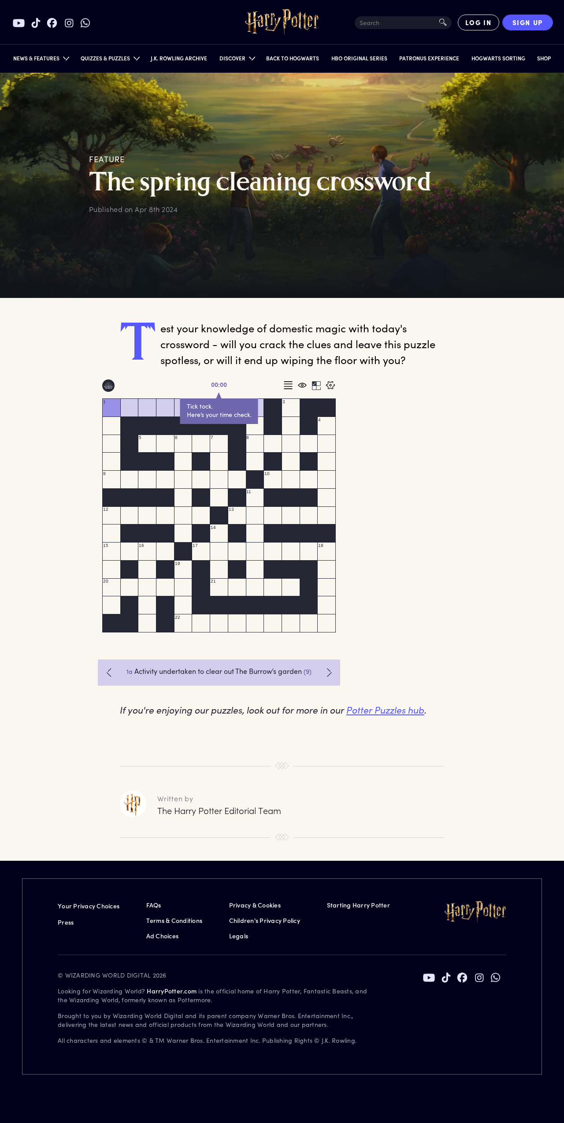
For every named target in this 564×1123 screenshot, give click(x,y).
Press (66, 922)
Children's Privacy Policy (264, 920)
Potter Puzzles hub (385, 709)
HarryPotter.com (172, 991)
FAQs (153, 905)
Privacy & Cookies (255, 905)
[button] (41, 60)
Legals (239, 936)
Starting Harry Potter (358, 905)
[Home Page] (282, 22)
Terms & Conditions (174, 920)
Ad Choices (162, 936)
